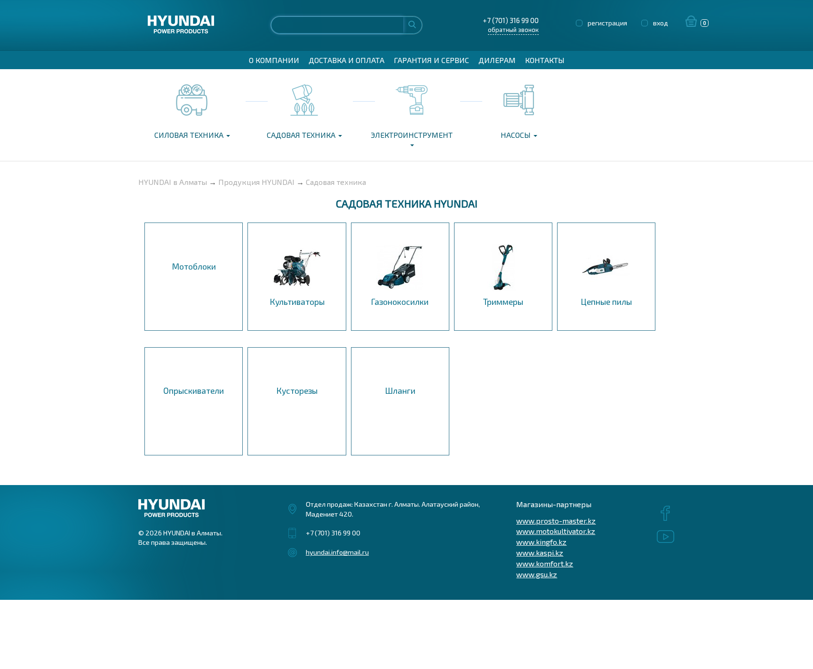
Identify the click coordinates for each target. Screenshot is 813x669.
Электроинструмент (412, 134)
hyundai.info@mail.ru (337, 552)
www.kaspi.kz (539, 552)
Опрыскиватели (193, 390)
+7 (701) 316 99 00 (511, 20)
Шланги (400, 390)
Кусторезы (297, 390)
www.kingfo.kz (541, 541)
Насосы (517, 134)
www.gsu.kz (536, 574)
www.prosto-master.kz (556, 520)
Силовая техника (189, 134)
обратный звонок (513, 29)
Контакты (545, 60)
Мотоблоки (194, 266)
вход (660, 23)
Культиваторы (297, 301)
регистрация (607, 23)
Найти (412, 24)
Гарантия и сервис (431, 60)
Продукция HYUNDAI (256, 181)
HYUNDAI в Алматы (172, 181)
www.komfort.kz (544, 563)
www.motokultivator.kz (555, 530)
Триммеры (503, 301)
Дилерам (497, 60)
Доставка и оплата (346, 60)
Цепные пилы (606, 301)
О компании (274, 60)
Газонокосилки (400, 301)
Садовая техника (302, 134)
